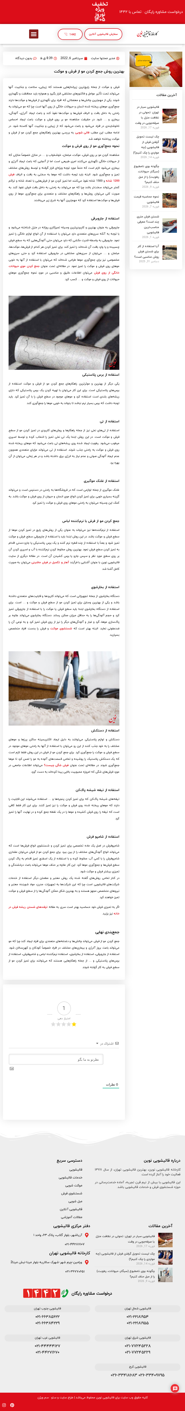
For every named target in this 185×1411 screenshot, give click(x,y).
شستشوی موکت (61, 629)
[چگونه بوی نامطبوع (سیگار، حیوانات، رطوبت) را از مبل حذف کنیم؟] (169, 181)
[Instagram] (4, 1405)
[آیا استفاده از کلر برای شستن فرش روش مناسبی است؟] (169, 258)
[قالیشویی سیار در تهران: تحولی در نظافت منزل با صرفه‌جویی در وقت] (169, 122)
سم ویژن (43, 1398)
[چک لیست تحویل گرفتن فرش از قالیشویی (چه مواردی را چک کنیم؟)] (169, 151)
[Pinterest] (12, 1405)
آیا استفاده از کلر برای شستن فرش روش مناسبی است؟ (146, 251)
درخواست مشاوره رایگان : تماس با (151, 12)
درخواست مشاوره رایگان (92, 1293)
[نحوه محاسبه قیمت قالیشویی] (169, 206)
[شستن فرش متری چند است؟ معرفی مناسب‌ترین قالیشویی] (169, 231)
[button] (33, 34)
